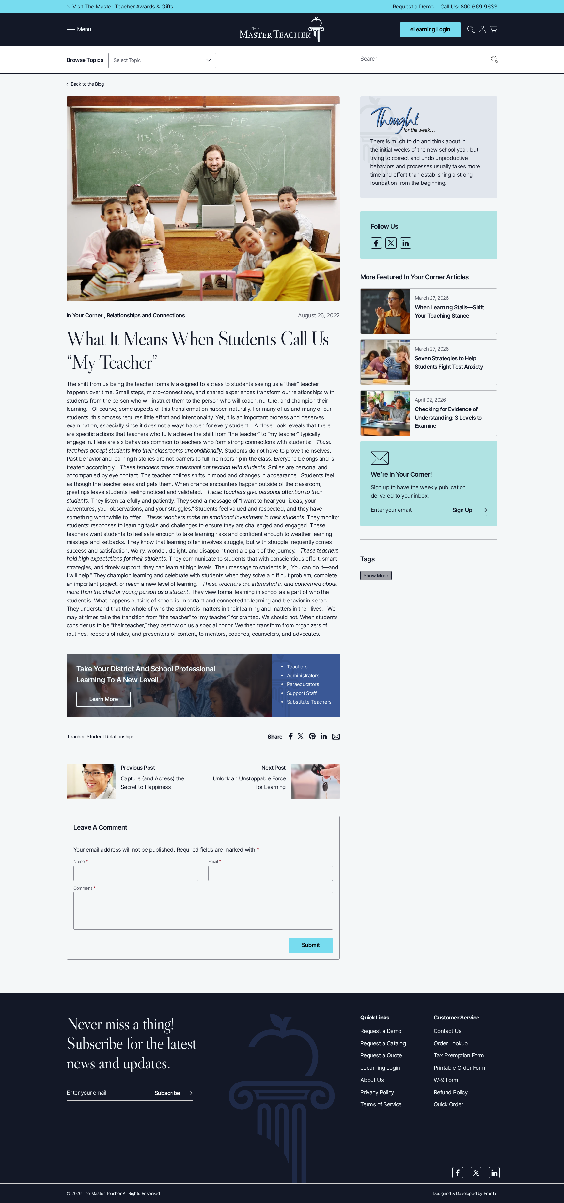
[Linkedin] (405, 243)
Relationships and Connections (146, 315)
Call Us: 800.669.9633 (468, 6)
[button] (79, 29)
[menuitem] (79, 29)
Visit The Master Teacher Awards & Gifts (122, 6)
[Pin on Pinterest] (314, 736)
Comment (84, 887)
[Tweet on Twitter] (302, 736)
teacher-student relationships (101, 736)
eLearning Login (430, 29)
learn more (103, 699)
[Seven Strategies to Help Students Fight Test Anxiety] (385, 362)
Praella (490, 1193)
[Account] (482, 29)
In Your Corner (84, 315)
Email (214, 861)
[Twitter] (391, 243)
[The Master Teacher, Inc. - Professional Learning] (282, 29)
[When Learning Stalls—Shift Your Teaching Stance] (385, 311)
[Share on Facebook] (292, 736)
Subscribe (168, 1093)
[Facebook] (376, 243)
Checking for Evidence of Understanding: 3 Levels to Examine (448, 417)
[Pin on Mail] (336, 737)
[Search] (494, 60)
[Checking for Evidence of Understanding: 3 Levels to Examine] (385, 413)
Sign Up (462, 510)
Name (80, 861)
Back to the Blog (87, 84)
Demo (426, 6)
